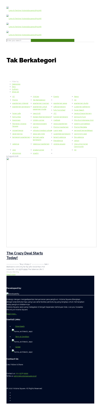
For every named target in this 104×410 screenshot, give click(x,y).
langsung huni (80, 117)
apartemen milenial (20, 103)
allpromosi (16, 153)
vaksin (76, 141)
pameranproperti (40, 124)
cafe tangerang (59, 107)
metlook (56, 120)
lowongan (16, 120)
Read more (10, 274)
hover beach (79, 110)
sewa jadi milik (39, 134)
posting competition (82, 124)
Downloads (20, 326)
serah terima (17, 134)
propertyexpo (17, 130)
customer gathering (82, 107)
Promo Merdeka (80, 127)
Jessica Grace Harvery (83, 113)
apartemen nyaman (41, 103)
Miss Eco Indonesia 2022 (84, 120)
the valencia (79, 137)
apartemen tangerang (21, 107)
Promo (15, 100)
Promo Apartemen (61, 127)
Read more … (11, 314)
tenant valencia (59, 137)
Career (18, 347)
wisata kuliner (38, 150)
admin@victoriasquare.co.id (25, 376)
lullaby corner (38, 120)
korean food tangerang (42, 117)
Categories (16, 84)
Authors (15, 89)
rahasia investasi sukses (42, 130)
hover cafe (16, 113)
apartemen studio (81, 103)
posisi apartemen (60, 124)
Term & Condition (22, 337)
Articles (36, 97)
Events (56, 97)
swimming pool (80, 134)
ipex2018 (36, 113)
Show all (15, 92)
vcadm (36, 153)
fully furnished (59, 110)
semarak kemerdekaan (83, 130)
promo (35, 127)
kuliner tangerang (60, 117)
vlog (14, 150)
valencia (15, 144)
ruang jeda (57, 130)
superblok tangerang (61, 134)
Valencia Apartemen (41, 144)
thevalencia (58, 141)
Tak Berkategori (39, 100)
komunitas (16, 117)
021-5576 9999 (22, 373)
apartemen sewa (60, 103)
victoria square (59, 144)
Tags (14, 87)
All (13, 97)
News (76, 97)
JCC (54, 113)
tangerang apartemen (21, 137)
